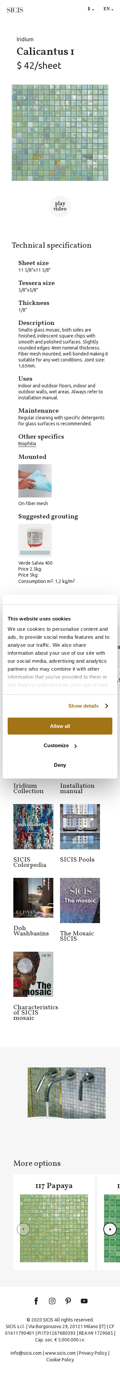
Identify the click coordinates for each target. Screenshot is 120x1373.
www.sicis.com (60, 1353)
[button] (110, 1229)
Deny (60, 765)
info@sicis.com (26, 1353)
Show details (83, 706)
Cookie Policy (60, 1359)
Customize (56, 745)
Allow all (60, 726)
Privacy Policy (93, 1353)
